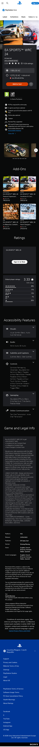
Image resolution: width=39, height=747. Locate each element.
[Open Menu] (2, 3)
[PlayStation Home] (19, 3)
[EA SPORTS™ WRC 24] (16, 150)
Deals (23, 17)
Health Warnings (10, 596)
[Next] (36, 150)
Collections (14, 17)
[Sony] (34, 746)
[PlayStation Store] (10, 10)
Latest (5, 17)
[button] (14, 130)
